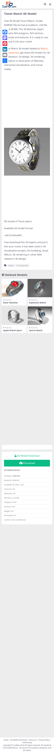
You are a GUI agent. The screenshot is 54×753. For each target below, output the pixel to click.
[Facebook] (5, 32)
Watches (8, 300)
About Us (33, 740)
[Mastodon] (5, 38)
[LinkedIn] (5, 49)
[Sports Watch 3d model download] (40, 316)
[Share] (5, 61)
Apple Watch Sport (12, 330)
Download (29, 463)
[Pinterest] (5, 43)
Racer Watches (10, 302)
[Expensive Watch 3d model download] (40, 288)
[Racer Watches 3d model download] (14, 288)
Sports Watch (35, 330)
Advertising (27, 742)
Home (5, 740)
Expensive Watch (37, 302)
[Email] (5, 55)
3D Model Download (18, 740)
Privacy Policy (43, 740)
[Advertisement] (27, 101)
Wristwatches (11, 52)
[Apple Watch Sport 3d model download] (14, 316)
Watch (44, 48)
